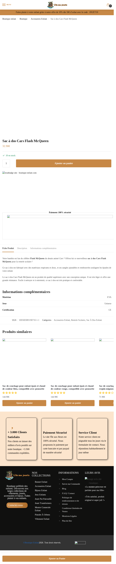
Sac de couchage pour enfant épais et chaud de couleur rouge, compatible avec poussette (72, 387)
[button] (10, 393)
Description (22, 248)
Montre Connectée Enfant (42, 509)
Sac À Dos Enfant (94, 320)
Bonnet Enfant (41, 482)
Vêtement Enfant (42, 519)
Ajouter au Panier (57, 558)
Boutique (23, 19)
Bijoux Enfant (41, 490)
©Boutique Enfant (31, 543)
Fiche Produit (8, 248)
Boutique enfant (9, 19)
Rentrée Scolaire (78, 320)
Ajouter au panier (64, 163)
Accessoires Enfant (39, 19)
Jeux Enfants (40, 495)
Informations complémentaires (43, 248)
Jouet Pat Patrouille (43, 499)
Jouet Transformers (43, 503)
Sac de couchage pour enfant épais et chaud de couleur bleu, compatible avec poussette (23, 387)
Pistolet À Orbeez (42, 515)
